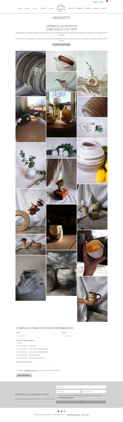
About (27, 8)
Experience (80, 8)
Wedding (96, 8)
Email (64, 332)
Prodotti (71, 8)
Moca (51, 8)
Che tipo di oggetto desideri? (25, 340)
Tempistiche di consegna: (24, 362)
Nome (18, 332)
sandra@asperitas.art (73, 414)
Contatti (104, 8)
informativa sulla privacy (31, 370)
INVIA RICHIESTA (24, 375)
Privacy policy (85, 414)
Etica (35, 8)
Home (20, 8)
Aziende (88, 8)
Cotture (43, 8)
